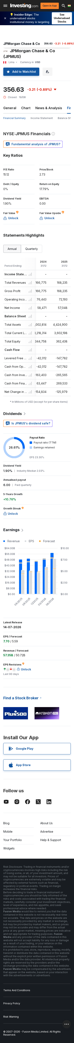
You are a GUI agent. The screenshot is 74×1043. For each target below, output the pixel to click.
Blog (6, 823)
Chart (25, 108)
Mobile (8, 831)
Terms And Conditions (16, 990)
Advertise (46, 831)
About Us (46, 823)
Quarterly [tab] (31, 249)
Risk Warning (11, 1016)
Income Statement (42, 118)
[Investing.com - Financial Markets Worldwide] (24, 5)
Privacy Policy (11, 1003)
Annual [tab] (12, 249)
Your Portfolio (12, 840)
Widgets (9, 848)
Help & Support (50, 840)
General (9, 108)
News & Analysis (48, 108)
